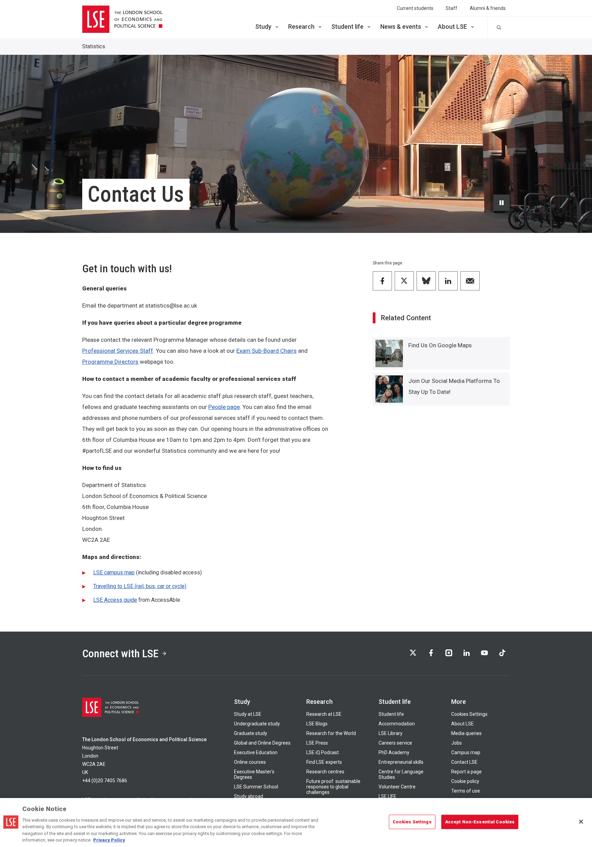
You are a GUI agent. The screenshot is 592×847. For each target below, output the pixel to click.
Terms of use (465, 791)
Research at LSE (324, 714)
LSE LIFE (387, 796)
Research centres (325, 771)
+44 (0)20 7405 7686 (104, 780)
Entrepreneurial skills (401, 762)
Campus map (465, 752)
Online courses (250, 762)
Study (263, 26)
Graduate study (250, 733)
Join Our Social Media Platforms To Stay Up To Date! (454, 386)
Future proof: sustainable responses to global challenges (333, 787)
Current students (415, 8)
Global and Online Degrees (262, 743)
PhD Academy (394, 752)
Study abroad (248, 796)
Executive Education (256, 752)
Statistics (93, 46)
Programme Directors (110, 361)
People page (224, 406)
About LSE (452, 26)
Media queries (466, 733)
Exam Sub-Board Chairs (266, 350)
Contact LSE (464, 762)
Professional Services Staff (117, 350)
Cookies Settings (469, 714)
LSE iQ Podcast (322, 752)
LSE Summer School (256, 786)
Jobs (456, 743)
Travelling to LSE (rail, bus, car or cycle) (139, 586)
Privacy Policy (109, 840)
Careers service (395, 743)
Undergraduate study (257, 723)
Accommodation (397, 723)
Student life (347, 26)
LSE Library (391, 733)
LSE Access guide (115, 600)
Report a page (466, 771)
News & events (400, 26)
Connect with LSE (120, 653)
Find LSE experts (324, 762)
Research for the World (331, 733)
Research (301, 26)
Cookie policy (465, 781)
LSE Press (317, 743)
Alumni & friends (488, 8)
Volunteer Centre (397, 786)
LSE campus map (114, 572)
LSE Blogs (317, 723)
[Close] (581, 821)
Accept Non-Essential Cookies (480, 821)
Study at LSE (247, 714)
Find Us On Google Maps (440, 345)
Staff (451, 8)
